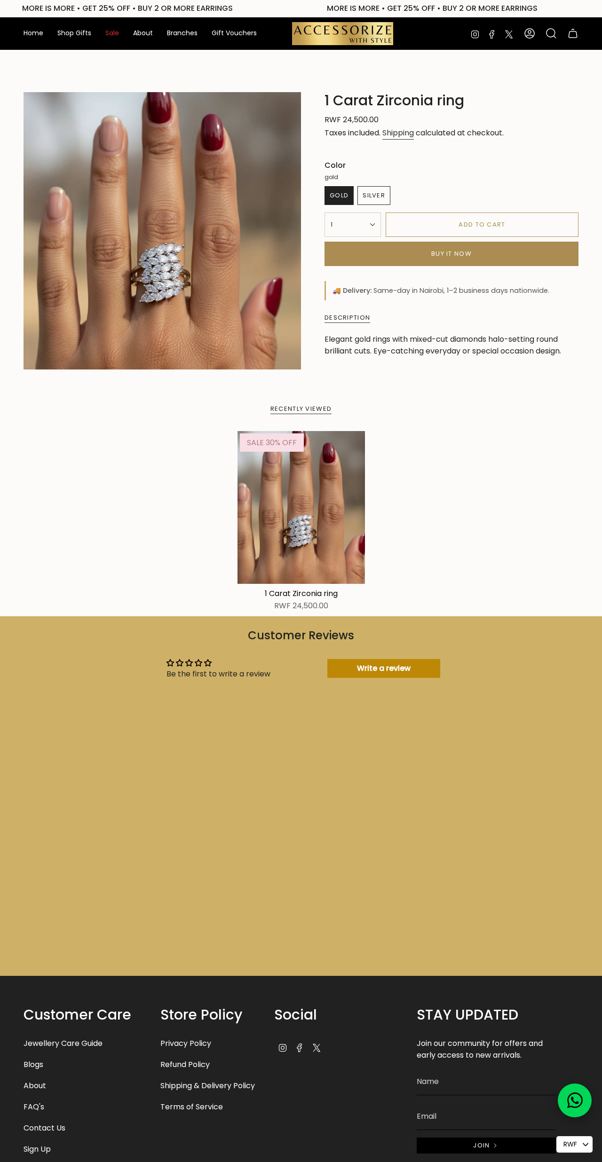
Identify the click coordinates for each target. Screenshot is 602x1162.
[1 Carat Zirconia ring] (301, 507)
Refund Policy (185, 1064)
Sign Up (37, 1149)
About (35, 1085)
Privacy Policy (185, 1043)
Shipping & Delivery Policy (207, 1085)
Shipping (398, 132)
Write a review (384, 668)
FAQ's (34, 1106)
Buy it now (451, 253)
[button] (74, 33)
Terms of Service (191, 1106)
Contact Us (44, 1128)
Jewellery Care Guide (63, 1043)
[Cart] (573, 33)
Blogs (33, 1064)
